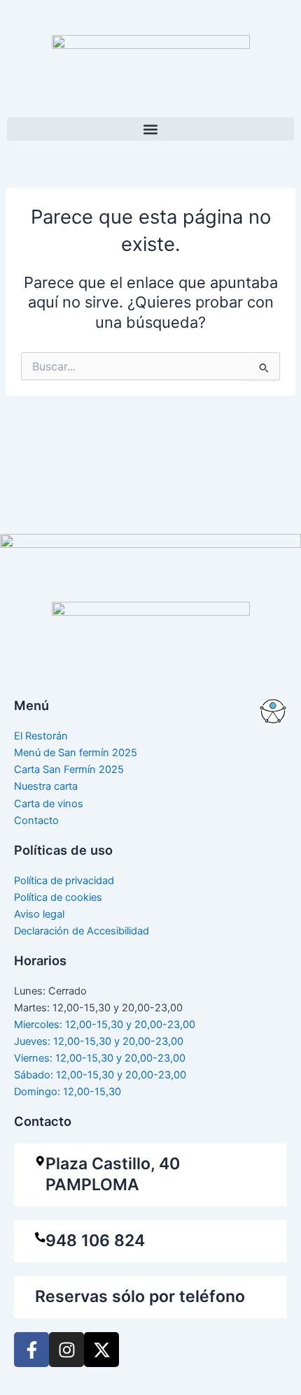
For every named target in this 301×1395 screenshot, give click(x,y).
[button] (150, 128)
